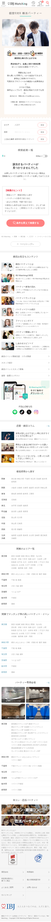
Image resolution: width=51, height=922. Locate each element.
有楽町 (18, 556)
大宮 (13, 586)
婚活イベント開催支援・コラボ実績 (16, 356)
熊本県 (25, 535)
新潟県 (13, 511)
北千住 (19, 562)
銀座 (23, 556)
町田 (35, 562)
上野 (44, 559)
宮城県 (19, 506)
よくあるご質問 (7, 887)
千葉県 (27, 479)
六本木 (24, 559)
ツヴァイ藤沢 (16, 760)
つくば (13, 592)
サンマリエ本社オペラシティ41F (23, 742)
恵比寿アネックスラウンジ (38, 733)
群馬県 (13, 482)
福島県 (25, 506)
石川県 (19, 517)
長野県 (25, 511)
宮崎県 (37, 535)
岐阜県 (25, 494)
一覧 (48, 426)
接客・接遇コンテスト (10, 376)
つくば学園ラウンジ (19, 778)
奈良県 (37, 488)
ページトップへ (27, 244)
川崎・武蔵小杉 (32, 574)
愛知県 (13, 494)
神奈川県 (20, 479)
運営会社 (4, 872)
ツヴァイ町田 (16, 745)
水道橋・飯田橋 (17, 568)
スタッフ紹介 (6, 363)
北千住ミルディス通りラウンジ (23, 739)
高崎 (13, 604)
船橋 (19, 580)
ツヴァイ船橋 (36, 766)
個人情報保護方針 (34, 880)
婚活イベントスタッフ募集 (12, 369)
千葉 (13, 580)
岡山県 (13, 524)
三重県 (31, 494)
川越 (17, 586)
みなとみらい (20, 574)
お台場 (21, 565)
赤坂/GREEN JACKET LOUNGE (34, 745)
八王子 (27, 565)
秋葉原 (13, 562)
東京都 (13, 479)
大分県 (31, 535)
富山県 (13, 517)
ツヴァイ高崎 (16, 790)
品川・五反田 (37, 559)
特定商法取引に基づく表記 (7, 880)
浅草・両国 (28, 568)
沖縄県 (13, 538)
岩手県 (13, 506)
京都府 (19, 488)
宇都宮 (13, 598)
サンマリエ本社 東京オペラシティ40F (25, 751)
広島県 (19, 524)
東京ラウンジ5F (17, 727)
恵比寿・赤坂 (16, 559)
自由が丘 (14, 565)
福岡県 (13, 535)
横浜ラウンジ (16, 757)
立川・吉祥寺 (28, 562)
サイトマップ (6, 895)
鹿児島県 (43, 535)
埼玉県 (33, 479)
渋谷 (47, 562)
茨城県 (38, 479)
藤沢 (40, 574)
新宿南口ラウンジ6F (19, 733)
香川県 (13, 529)
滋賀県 (31, 488)
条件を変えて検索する (27, 223)
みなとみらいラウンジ (30, 757)
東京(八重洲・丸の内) (33, 556)
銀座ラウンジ (34, 724)
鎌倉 (44, 574)
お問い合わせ (32, 887)
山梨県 (19, 511)
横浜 (13, 574)
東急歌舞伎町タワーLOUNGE (22, 748)
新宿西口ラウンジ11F (19, 724)
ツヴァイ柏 (26, 766)
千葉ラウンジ (16, 766)
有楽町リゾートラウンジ (33, 727)
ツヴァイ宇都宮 (17, 784)
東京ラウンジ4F (17, 730)
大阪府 (13, 488)
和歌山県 (43, 488)
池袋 (29, 559)
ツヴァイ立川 (42, 742)
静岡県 (19, 494)
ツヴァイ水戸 (32, 778)
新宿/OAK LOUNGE (18, 736)
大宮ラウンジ (16, 772)
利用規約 (30, 872)
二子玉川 (41, 562)
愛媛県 (19, 529)
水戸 (19, 592)
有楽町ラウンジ (30, 730)
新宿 (13, 556)
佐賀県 (19, 535)
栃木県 (44, 479)
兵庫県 (25, 488)
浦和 (21, 586)
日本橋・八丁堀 (36, 565)
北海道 (13, 500)
